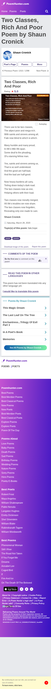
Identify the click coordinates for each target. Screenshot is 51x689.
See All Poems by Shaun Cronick (25, 347)
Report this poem (39, 247)
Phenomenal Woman (12, 545)
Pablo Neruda (8, 507)
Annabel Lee (7, 566)
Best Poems (7, 393)
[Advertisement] (25, 662)
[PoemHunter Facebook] (21, 589)
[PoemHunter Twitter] (26, 589)
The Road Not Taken (11, 553)
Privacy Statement (12, 598)
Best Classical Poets (11, 418)
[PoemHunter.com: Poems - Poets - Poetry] (15, 3)
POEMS (5, 366)
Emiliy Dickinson (9, 515)
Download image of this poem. (16, 247)
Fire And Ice (7, 578)
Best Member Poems (11, 397)
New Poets (6, 409)
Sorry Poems (7, 473)
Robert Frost (7, 494)
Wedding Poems (9, 464)
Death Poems (8, 452)
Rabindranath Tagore (12, 528)
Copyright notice (19, 595)
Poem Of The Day (10, 430)
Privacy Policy (38, 603)
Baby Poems (7, 448)
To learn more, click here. (12, 685)
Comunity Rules (22, 603)
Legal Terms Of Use (12, 606)
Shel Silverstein (9, 519)
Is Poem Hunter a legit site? (21, 601)
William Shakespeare (12, 503)
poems (16, 238)
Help (36, 598)
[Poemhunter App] (11, 589)
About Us (6, 595)
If (2, 574)
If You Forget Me (9, 557)
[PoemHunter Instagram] (31, 589)
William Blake (8, 523)
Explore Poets (8, 426)
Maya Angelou (8, 498)
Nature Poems (8, 468)
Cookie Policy (35, 595)
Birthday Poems (9, 460)
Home (4, 11)
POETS (16, 366)
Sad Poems (7, 456)
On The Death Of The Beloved (16, 583)
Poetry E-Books (9, 481)
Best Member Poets (11, 413)
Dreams (5, 562)
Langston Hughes (10, 511)
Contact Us (26, 598)
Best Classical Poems (12, 401)
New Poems (7, 405)
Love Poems (7, 443)
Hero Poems (7, 477)
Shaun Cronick (22, 52)
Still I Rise (6, 549)
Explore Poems (9, 422)
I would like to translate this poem (21, 291)
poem (8, 238)
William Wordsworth (11, 532)
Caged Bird (7, 570)
